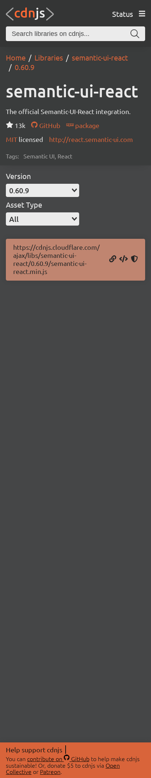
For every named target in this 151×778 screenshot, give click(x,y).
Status (122, 13)
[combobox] (42, 190)
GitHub (49, 125)
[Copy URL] (112, 259)
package (86, 125)
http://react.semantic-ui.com (91, 139)
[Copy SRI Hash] (134, 259)
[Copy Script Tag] (123, 259)
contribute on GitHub (58, 759)
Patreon (50, 771)
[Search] (134, 33)
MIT (12, 139)
